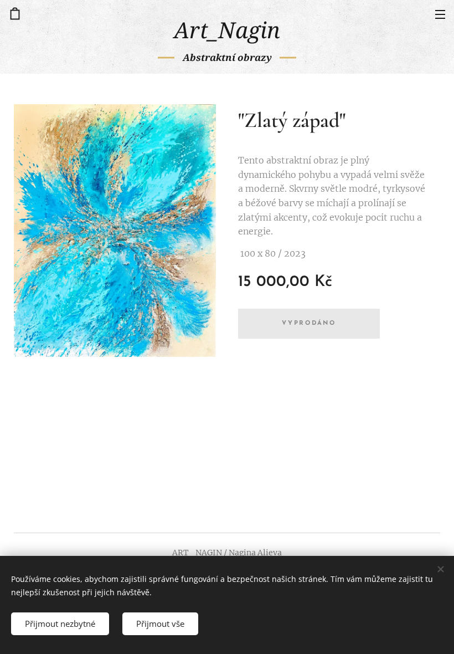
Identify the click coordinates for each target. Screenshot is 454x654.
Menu (440, 14)
